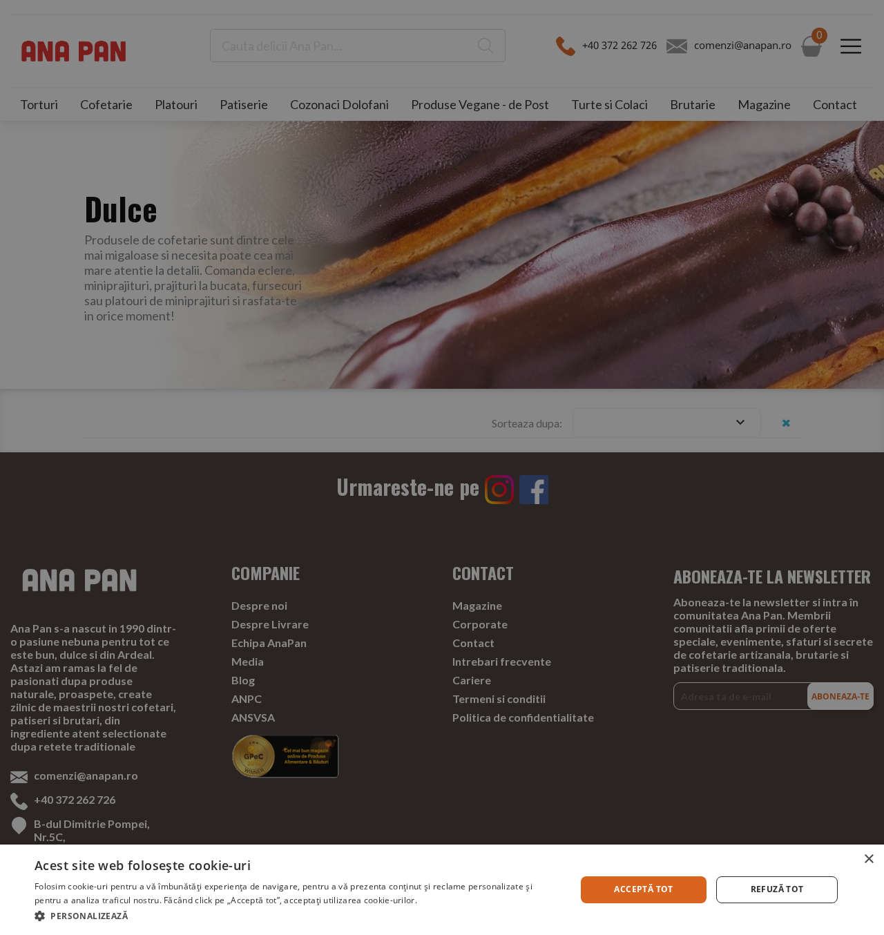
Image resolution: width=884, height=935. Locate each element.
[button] (297, 916)
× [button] (868, 859)
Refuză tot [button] (777, 889)
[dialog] (442, 890)
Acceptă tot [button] (643, 889)
